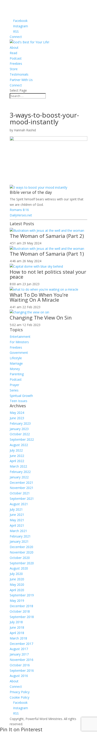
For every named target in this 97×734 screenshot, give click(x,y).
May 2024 (17, 412)
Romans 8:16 (19, 210)
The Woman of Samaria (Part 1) (47, 253)
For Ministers (19, 342)
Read (13, 53)
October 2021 (20, 493)
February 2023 (20, 423)
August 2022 (19, 445)
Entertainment (20, 336)
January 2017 (19, 654)
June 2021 (17, 514)
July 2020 (16, 574)
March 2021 (18, 531)
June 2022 (17, 456)
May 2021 (17, 520)
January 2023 (19, 429)
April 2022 (17, 461)
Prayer (14, 385)
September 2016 (22, 670)
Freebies (16, 63)
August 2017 (19, 649)
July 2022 (16, 450)
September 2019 (22, 595)
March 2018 (18, 638)
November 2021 (21, 488)
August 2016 (19, 676)
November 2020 (21, 552)
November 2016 (21, 660)
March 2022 (18, 466)
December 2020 (21, 547)
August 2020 (19, 568)
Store (14, 69)
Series (14, 390)
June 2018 (17, 627)
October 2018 (20, 611)
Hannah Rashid (25, 130)
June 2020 (17, 579)
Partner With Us (21, 80)
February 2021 (20, 536)
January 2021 (19, 541)
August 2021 (19, 504)
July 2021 (16, 509)
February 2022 (20, 472)
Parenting (17, 374)
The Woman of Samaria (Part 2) (47, 235)
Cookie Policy (19, 697)
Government (19, 352)
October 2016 (20, 665)
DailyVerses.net (21, 215)
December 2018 (21, 606)
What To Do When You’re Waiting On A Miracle (39, 297)
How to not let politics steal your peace (48, 274)
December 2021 (21, 482)
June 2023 (17, 418)
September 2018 (22, 617)
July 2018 (16, 622)
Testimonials (19, 74)
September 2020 (22, 563)
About (14, 47)
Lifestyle (16, 358)
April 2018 (17, 633)
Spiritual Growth (21, 396)
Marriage (16, 363)
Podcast (16, 58)
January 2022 (19, 477)
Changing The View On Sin (41, 317)
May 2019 (17, 600)
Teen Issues (18, 401)
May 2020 (17, 584)
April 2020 (17, 590)
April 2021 (17, 525)
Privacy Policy (20, 692)
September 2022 (22, 439)
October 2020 (20, 558)
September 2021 (22, 498)
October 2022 (20, 434)
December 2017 (21, 643)
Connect (16, 37)
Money (15, 369)
